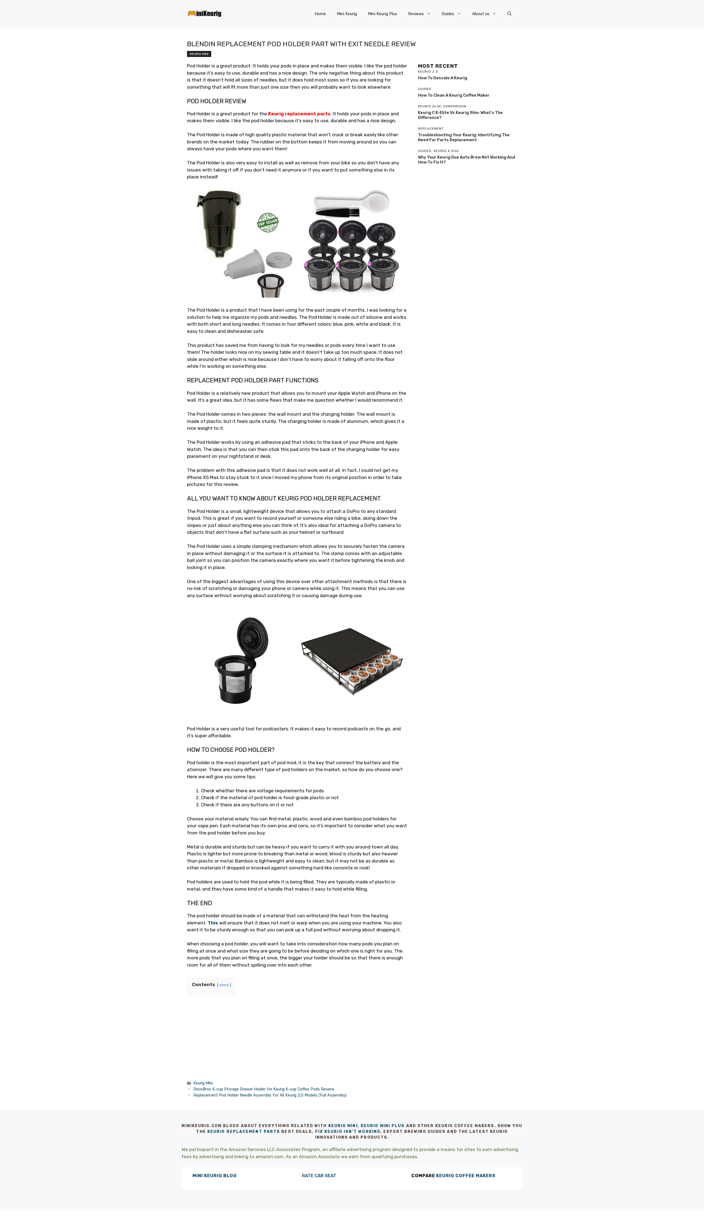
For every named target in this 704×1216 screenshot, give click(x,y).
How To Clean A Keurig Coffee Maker (454, 95)
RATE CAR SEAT (319, 1175)
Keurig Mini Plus (383, 1125)
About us (481, 13)
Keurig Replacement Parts (243, 1131)
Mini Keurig (347, 13)
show (224, 985)
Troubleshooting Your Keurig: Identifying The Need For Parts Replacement (464, 137)
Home (320, 13)
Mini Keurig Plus (382, 13)
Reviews (416, 13)
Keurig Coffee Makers (466, 1175)
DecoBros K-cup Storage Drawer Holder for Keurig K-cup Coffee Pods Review (263, 1089)
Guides (448, 13)
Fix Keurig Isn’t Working (347, 1131)
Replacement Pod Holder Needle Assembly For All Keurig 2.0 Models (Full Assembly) (269, 1095)
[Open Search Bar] (509, 14)
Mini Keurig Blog (215, 1175)
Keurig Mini (199, 54)
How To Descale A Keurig (442, 77)
